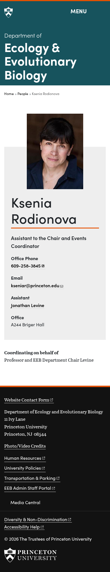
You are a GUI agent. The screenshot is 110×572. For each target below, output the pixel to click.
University (22, 468)
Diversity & (35, 519)
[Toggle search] (102, 11)
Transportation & (30, 478)
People (22, 93)
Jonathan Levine (27, 305)
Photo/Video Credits (25, 446)
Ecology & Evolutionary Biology (40, 60)
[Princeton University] (8, 12)
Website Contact (26, 399)
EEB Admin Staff (27, 488)
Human (22, 458)
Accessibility (22, 527)
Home (9, 93)
